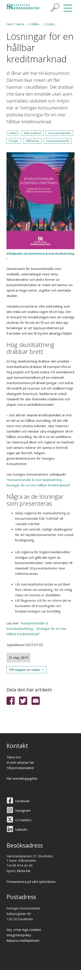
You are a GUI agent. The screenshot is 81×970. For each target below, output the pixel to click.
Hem (9, 24)
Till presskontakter (20, 768)
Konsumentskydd (57, 141)
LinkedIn (21, 829)
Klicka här (24, 871)
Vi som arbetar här (20, 762)
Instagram (22, 810)
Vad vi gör (23, 24)
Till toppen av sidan (24, 669)
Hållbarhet (32, 141)
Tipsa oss (13, 757)
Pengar (13, 141)
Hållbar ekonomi (41, 24)
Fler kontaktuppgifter (22, 778)
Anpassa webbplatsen (22, 940)
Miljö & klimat (32, 133)
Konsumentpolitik (59, 133)
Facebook (22, 801)
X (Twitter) (23, 820)
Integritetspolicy (18, 935)
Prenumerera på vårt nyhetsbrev (31, 881)
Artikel (13, 133)
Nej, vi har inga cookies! (23, 929)
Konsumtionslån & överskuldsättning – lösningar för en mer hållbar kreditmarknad (36, 628)
